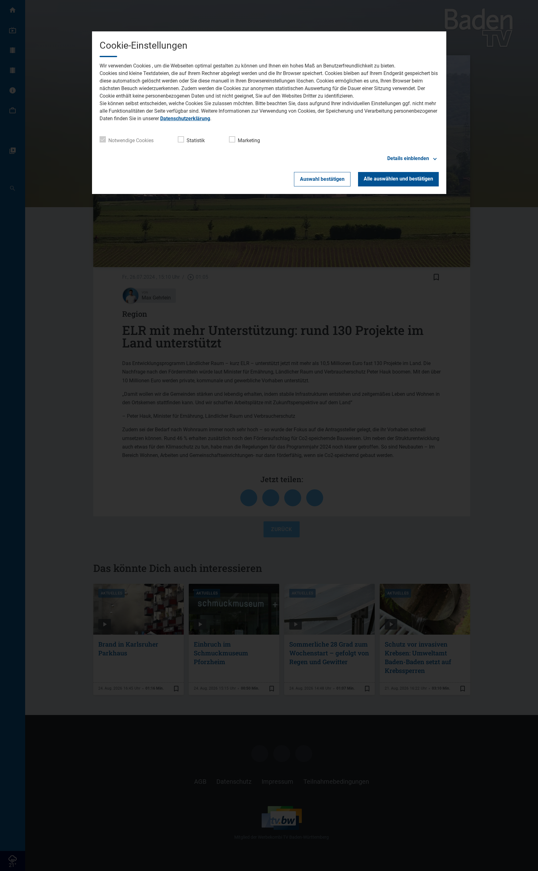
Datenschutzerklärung (185, 118)
